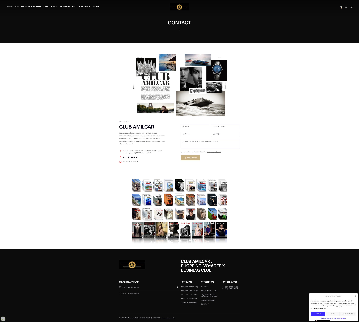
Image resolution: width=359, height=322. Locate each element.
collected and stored (214, 152)
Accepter (317, 314)
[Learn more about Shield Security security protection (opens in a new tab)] (3, 319)
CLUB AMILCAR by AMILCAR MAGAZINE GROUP (135, 318)
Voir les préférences (348, 314)
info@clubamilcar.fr (231, 289)
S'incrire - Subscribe (176, 287)
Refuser (332, 314)
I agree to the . (130, 293)
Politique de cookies (325, 318)
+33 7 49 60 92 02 (231, 287)
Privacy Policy (134, 293)
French (319, 321)
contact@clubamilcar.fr (130, 162)
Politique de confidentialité (339, 318)
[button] (355, 296)
